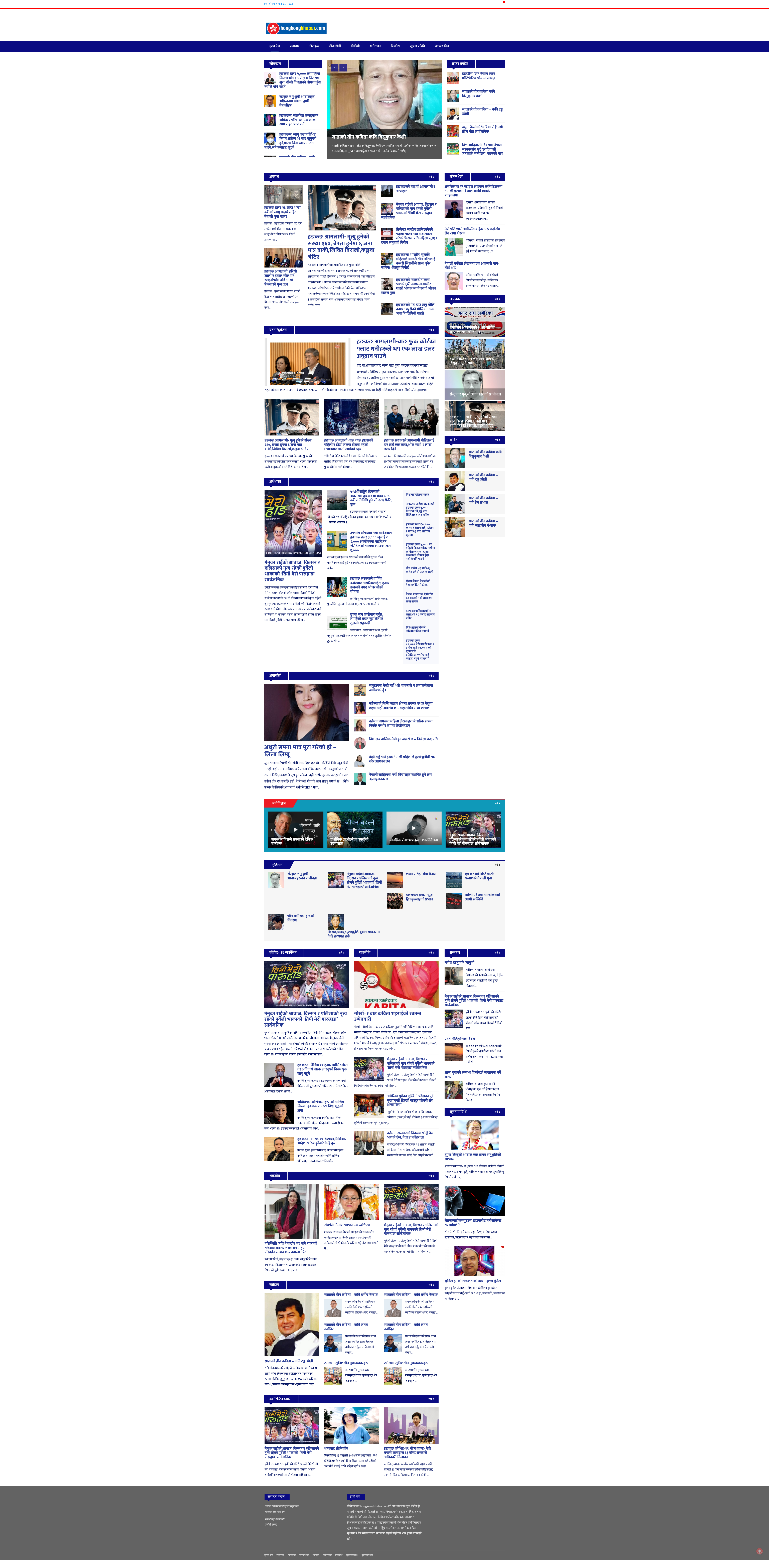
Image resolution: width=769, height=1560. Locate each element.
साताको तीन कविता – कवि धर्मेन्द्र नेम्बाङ (351, 1295)
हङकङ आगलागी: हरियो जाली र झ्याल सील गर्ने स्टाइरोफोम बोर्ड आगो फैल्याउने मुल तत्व (280, 278)
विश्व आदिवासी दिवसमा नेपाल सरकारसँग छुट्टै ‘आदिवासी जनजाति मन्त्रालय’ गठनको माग (383, 140)
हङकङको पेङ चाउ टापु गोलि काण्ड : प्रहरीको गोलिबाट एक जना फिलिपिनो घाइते (415, 309)
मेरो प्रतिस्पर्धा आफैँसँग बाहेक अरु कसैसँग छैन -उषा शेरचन (472, 231)
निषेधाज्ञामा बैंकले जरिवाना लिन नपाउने (417, 629)
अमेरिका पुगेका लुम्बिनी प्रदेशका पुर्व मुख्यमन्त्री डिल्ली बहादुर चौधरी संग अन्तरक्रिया (410, 1100)
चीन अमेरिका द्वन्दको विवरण (300, 918)
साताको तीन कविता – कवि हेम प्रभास (483, 500)
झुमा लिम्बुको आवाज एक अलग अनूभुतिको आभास (473, 1157)
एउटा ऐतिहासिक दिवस (421, 874)
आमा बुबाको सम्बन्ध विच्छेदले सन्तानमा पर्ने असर (473, 1075)
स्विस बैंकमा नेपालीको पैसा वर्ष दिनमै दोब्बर (418, 583)
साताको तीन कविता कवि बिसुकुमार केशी (478, 94)
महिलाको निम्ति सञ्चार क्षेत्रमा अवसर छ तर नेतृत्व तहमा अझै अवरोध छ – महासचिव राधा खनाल (401, 706)
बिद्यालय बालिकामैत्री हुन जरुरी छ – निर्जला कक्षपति (403, 739)
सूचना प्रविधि (417, 46)
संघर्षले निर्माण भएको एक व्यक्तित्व (347, 1225)
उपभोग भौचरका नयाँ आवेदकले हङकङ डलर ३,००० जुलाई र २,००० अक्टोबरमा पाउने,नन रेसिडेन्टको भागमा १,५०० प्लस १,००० (371, 541)
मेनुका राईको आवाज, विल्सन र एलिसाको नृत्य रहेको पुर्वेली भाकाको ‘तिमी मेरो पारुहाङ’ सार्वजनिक (409, 211)
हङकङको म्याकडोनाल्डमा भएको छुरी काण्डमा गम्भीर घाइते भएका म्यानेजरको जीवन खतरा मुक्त (408, 286)
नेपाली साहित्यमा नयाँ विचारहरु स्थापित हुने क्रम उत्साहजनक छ (400, 777)
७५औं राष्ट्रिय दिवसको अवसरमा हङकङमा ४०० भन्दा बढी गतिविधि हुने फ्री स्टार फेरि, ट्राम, (371, 498)
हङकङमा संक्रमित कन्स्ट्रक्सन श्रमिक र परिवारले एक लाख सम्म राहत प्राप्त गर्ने (298, 120)
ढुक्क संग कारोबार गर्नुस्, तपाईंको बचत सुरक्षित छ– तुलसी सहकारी (367, 619)
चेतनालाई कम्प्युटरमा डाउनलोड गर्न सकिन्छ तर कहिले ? (473, 1223)
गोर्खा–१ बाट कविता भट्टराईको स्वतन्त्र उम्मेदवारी (387, 1017)
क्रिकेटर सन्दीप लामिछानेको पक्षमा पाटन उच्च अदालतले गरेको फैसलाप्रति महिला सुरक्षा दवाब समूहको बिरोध (409, 236)
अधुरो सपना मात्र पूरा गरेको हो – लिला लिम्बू (300, 750)
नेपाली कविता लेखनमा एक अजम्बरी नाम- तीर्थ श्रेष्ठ (472, 266)
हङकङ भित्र (442, 46)
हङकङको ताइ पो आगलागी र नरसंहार (415, 189)
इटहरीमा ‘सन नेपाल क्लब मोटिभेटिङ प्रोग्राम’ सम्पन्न (478, 76)
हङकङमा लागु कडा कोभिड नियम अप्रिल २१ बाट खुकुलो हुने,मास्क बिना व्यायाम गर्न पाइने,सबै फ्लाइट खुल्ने (290, 141)
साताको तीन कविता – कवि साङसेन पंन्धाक (483, 523)
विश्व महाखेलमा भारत (417, 494)
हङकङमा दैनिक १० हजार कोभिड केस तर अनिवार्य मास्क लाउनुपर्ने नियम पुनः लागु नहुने (322, 1069)
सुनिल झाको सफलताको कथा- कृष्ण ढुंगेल (473, 1281)
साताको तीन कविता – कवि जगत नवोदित (346, 1327)
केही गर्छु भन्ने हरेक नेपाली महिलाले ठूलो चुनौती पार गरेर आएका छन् (402, 759)
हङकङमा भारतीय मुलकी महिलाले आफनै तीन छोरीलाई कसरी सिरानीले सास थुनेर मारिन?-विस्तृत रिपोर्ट (408, 261)
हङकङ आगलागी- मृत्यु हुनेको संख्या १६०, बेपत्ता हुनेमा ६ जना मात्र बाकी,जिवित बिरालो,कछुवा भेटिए (341, 247)
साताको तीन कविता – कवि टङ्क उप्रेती (482, 112)
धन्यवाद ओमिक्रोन (336, 1449)
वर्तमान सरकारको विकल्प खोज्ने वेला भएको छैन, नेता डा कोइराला (411, 1135)
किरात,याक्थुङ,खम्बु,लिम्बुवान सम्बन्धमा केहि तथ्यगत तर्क (354, 934)
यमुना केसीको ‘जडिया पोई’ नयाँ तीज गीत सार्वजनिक (482, 129)
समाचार (294, 46)
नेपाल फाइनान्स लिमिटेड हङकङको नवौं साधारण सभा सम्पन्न (419, 598)
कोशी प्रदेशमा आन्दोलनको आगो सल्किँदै (482, 897)
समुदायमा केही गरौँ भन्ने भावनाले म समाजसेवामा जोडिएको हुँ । (401, 688)
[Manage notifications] (759, 1551)
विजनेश (395, 46)
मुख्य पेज (274, 46)
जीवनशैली (335, 46)
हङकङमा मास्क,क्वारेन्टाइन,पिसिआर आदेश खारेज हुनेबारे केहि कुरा (321, 1141)
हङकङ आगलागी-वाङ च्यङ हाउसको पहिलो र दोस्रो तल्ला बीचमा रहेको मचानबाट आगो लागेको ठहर (348, 445)
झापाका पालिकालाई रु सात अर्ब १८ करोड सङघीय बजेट (420, 615)
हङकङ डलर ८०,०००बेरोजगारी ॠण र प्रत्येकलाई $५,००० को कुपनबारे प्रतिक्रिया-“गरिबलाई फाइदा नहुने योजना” (420, 649)
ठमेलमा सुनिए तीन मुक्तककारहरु (346, 1363)
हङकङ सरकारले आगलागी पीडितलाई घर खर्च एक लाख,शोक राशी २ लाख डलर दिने (409, 445)
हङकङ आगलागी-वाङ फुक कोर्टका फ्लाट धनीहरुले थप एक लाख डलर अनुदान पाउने (396, 349)
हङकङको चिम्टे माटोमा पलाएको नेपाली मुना (480, 876)
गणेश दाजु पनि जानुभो (459, 963)
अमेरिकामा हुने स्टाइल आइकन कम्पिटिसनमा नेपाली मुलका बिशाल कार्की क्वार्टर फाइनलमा (473, 191)
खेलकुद (314, 46)
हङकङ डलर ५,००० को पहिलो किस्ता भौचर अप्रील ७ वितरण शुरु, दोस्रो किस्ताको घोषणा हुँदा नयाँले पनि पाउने (292, 80)
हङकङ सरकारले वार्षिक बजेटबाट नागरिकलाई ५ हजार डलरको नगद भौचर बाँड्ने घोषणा (369, 585)
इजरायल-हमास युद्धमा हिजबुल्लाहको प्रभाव (421, 897)
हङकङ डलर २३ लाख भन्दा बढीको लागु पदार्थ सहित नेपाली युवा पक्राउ (282, 212)
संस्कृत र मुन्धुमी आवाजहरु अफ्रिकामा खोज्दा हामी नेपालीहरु (297, 101)
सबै (430, 177)
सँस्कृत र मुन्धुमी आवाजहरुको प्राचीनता (302, 876)
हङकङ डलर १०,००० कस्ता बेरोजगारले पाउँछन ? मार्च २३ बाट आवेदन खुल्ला (420, 530)
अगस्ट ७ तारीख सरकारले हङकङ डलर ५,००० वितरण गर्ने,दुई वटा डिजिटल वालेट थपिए (420, 509)
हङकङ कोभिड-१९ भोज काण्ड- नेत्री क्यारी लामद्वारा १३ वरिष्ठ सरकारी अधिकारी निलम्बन (407, 1453)
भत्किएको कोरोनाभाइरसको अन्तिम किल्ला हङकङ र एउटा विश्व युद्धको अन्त (320, 1106)
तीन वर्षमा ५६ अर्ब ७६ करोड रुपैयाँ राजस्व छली (419, 570)
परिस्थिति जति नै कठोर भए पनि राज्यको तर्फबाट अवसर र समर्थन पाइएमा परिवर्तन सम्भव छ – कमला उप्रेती (291, 1248)
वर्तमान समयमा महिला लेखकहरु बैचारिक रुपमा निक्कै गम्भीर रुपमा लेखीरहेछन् (401, 723)
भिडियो (355, 46)
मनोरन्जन (375, 46)
